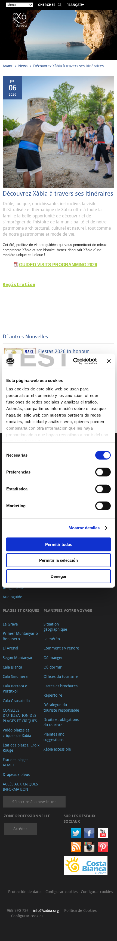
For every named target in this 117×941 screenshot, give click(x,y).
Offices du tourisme (61, 676)
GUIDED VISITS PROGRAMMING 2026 (58, 264)
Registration (19, 284)
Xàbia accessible (57, 749)
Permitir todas (58, 544)
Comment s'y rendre (61, 648)
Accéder (20, 828)
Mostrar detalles (84, 528)
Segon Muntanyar (18, 657)
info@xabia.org (46, 910)
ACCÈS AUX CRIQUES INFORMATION (20, 786)
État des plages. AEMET (16, 762)
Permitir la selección (58, 560)
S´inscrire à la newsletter (34, 801)
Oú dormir (53, 667)
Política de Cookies (80, 910)
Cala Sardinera (15, 676)
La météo (52, 638)
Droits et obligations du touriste (61, 722)
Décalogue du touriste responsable (61, 707)
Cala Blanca (12, 667)
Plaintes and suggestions (54, 736)
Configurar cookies (62, 891)
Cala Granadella (16, 700)
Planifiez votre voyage (68, 610)
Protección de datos (25, 891)
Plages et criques (21, 610)
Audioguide (12, 596)
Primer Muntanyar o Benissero (20, 636)
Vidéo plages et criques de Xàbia (17, 732)
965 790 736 (18, 910)
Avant (8, 65)
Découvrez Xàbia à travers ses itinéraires (68, 65)
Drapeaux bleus (16, 774)
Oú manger (53, 657)
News (22, 65)
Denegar (59, 576)
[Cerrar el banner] (109, 361)
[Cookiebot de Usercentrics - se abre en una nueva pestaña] (73, 361)
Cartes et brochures (61, 685)
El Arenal (10, 648)
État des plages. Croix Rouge (21, 747)
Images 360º (13, 587)
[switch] (103, 472)
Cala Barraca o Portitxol (15, 688)
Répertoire (53, 695)
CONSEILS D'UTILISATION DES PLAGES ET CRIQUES (20, 715)
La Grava (10, 624)
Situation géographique (55, 626)
